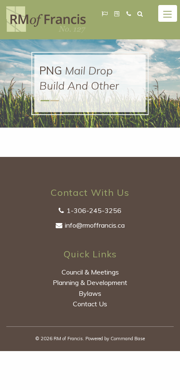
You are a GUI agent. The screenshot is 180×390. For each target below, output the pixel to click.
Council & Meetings (90, 272)
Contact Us (90, 304)
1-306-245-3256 (94, 210)
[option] (90, 83)
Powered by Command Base (115, 338)
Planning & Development (90, 282)
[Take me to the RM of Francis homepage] (46, 19)
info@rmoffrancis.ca (95, 225)
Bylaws (90, 293)
